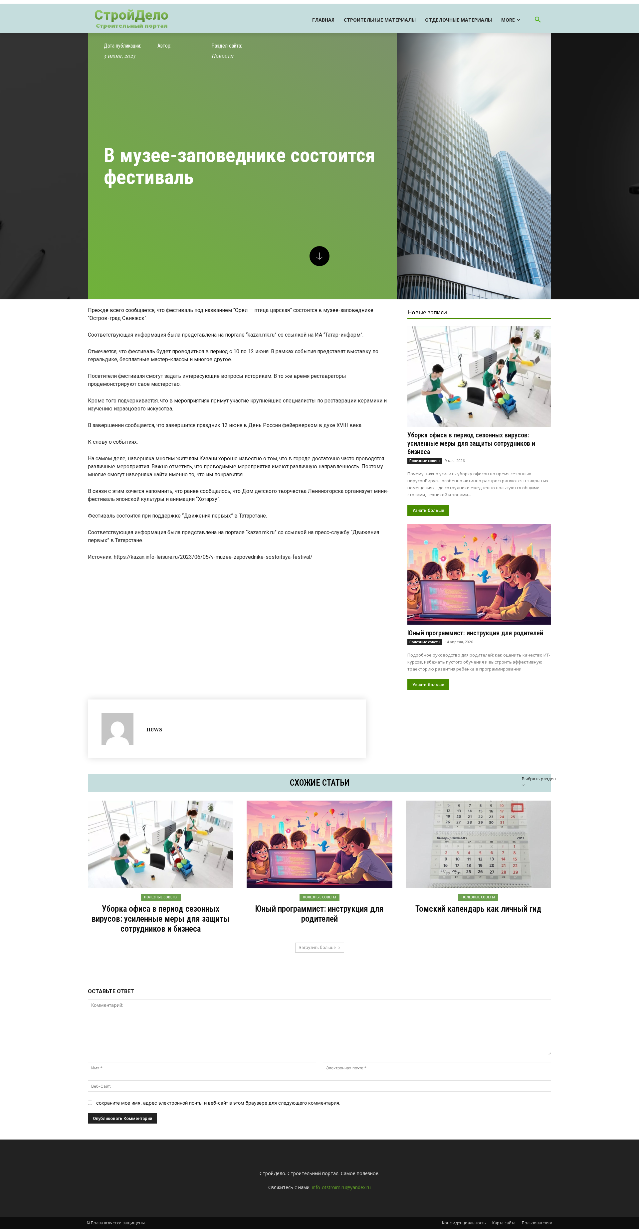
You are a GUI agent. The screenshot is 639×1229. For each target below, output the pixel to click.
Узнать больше (428, 510)
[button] (538, 20)
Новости (222, 55)
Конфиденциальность (464, 1223)
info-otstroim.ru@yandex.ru (341, 1187)
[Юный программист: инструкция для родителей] (479, 574)
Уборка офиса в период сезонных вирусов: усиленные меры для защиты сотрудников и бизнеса (471, 443)
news (154, 728)
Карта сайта (504, 1223)
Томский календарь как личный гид (478, 909)
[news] (121, 729)
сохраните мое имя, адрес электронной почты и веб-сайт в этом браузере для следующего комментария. (218, 1103)
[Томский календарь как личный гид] (478, 844)
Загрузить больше (317, 947)
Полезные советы (424, 460)
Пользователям (537, 1223)
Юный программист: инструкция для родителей (475, 633)
